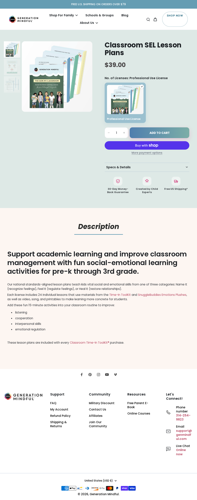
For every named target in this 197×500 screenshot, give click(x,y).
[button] (159, 132)
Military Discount (101, 403)
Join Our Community (98, 424)
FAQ (53, 403)
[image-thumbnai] (12, 49)
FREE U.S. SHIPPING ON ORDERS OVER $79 (98, 4)
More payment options (147, 153)
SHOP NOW (175, 15)
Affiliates (96, 416)
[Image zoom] (57, 76)
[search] (148, 19)
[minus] (109, 133)
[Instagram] (98, 374)
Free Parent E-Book (137, 405)
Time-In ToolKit (120, 295)
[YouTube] (107, 374)
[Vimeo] (115, 374)
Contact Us (97, 409)
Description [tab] (98, 226)
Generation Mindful (104, 494)
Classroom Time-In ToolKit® (89, 343)
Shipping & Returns (58, 424)
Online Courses (138, 413)
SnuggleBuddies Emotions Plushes (162, 295)
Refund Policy (60, 416)
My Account (59, 409)
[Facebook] (81, 374)
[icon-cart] (155, 19)
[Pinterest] (90, 374)
